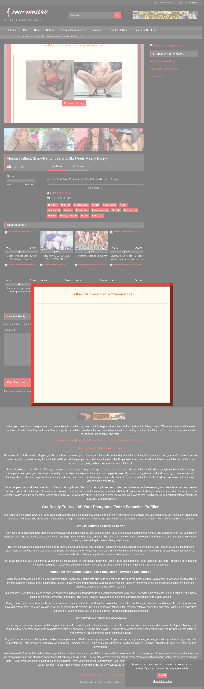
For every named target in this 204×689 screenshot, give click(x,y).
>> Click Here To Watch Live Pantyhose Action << (102, 294)
